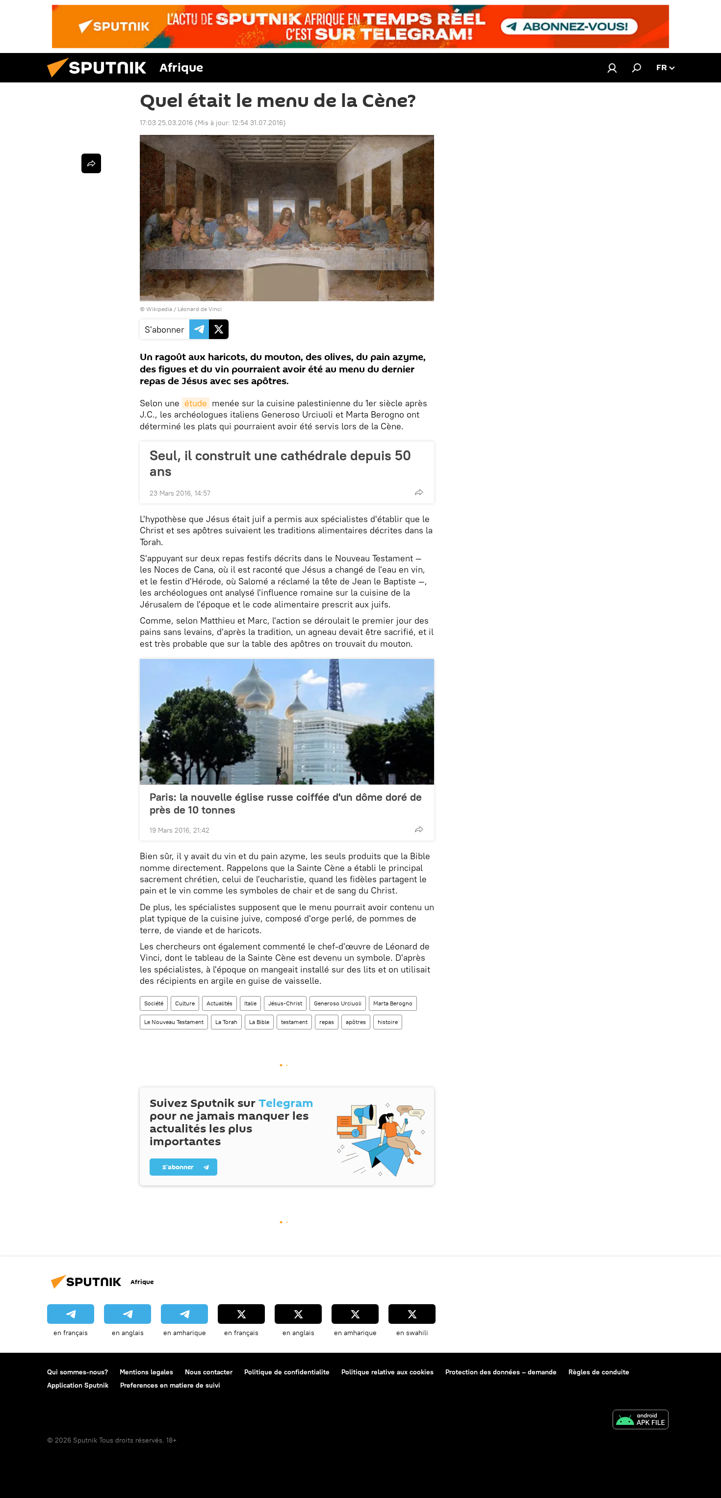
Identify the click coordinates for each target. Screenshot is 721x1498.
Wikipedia (159, 309)
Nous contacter (208, 1371)
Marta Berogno (392, 1003)
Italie (250, 1003)
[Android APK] (640, 1421)
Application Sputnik (77, 1385)
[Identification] (612, 68)
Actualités (219, 1003)
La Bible (259, 1021)
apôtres (356, 1021)
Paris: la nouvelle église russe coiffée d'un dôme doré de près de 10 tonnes (286, 803)
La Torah (226, 1021)
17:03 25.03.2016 (166, 122)
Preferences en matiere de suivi (170, 1385)
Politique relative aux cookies (387, 1371)
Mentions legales (146, 1371)
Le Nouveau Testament (174, 1021)
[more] (419, 492)
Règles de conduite (598, 1371)
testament (294, 1021)
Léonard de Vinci (200, 309)
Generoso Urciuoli (337, 1003)
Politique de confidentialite (287, 1371)
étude (195, 403)
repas (326, 1021)
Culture (185, 1003)
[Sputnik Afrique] (100, 80)
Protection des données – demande (501, 1371)
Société (153, 1003)
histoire (388, 1021)
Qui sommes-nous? (77, 1371)
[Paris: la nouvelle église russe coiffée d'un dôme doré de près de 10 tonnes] (287, 722)
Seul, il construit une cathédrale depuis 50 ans (280, 463)
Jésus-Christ (285, 1003)
